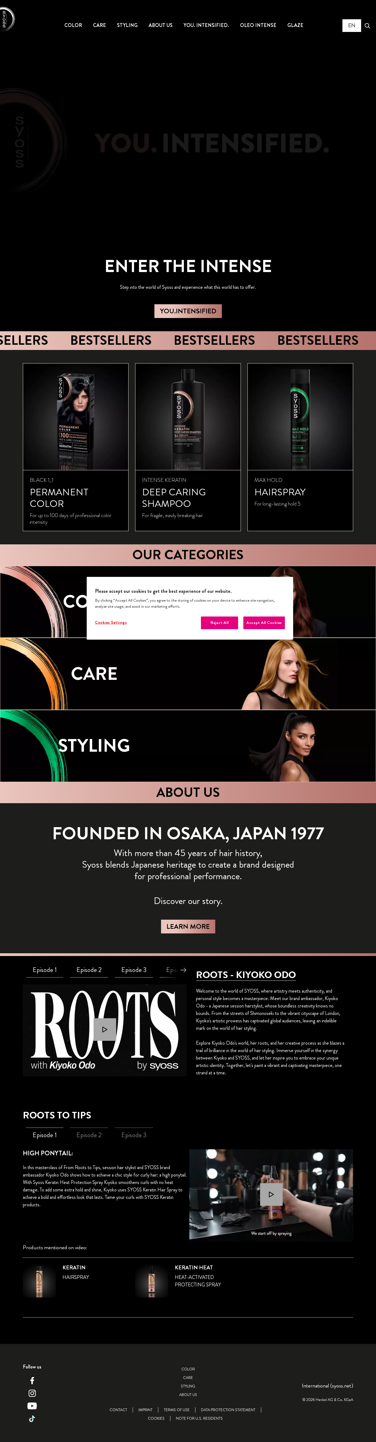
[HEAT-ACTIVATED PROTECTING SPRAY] (188, 1284)
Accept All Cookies (264, 623)
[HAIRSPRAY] (300, 447)
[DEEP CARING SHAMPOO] (188, 447)
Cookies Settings (111, 622)
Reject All (219, 623)
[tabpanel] (105, 1030)
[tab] (44, 970)
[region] (190, 608)
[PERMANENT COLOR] (75, 447)
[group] (188, 447)
